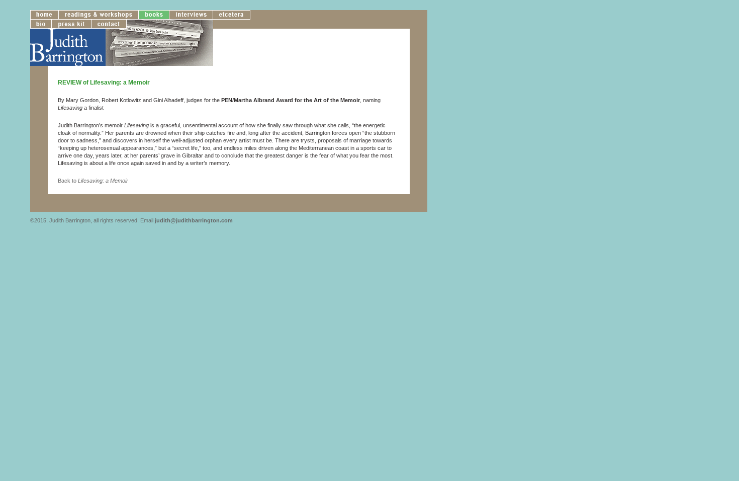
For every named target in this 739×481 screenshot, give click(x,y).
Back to (93, 181)
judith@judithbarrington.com (194, 220)
